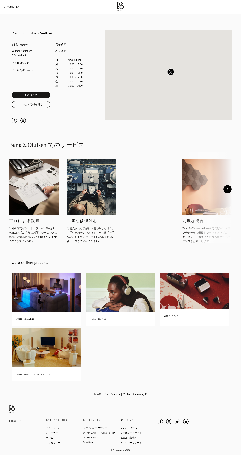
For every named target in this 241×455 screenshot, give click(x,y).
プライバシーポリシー (101, 428)
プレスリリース (139, 428)
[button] (170, 72)
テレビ (61, 437)
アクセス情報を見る (34, 105)
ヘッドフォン (64, 428)
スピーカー (63, 432)
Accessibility (101, 437)
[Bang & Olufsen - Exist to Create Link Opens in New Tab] (120, 10)
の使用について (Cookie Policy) (101, 432)
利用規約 (99, 442)
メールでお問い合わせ (23, 70)
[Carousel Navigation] (120, 189)
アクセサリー (64, 442)
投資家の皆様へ (139, 437)
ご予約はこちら (36, 96)
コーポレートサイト (139, 432)
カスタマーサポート (139, 442)
